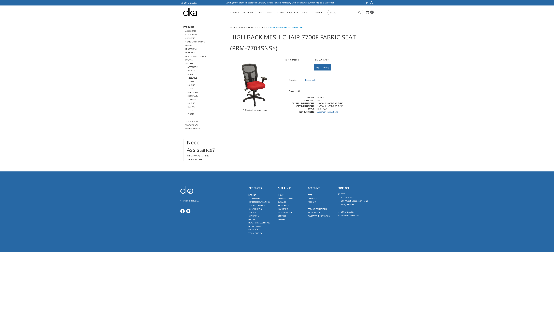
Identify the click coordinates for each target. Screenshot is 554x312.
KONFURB (192, 99)
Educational (254, 229)
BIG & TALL (192, 70)
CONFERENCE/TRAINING (195, 42)
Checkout (312, 198)
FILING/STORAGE (192, 52)
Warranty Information (319, 216)
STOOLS (191, 114)
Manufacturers (265, 12)
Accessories (254, 198)
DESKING (188, 45)
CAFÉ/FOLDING (191, 34)
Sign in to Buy (322, 67)
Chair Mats (253, 215)
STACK (190, 110)
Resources (283, 205)
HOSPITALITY (193, 96)
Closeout (235, 12)
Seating (252, 212)
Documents (310, 80)
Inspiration (293, 12)
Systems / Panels (256, 205)
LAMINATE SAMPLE (192, 128)
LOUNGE (188, 60)
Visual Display (255, 233)
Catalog (280, 12)
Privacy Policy (314, 212)
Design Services (285, 212)
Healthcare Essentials (259, 222)
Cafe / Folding (255, 209)
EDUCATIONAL (191, 49)
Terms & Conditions (317, 209)
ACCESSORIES (190, 31)
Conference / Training (259, 202)
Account (312, 202)
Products (248, 12)
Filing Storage (255, 226)
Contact (306, 12)
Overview (293, 80)
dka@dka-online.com (350, 215)
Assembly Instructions (327, 111)
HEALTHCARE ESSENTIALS (195, 56)
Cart (310, 195)
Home (280, 195)
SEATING (189, 63)
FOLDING (191, 85)
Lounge (252, 219)
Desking (252, 195)
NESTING (191, 107)
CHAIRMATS (190, 38)
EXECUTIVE (192, 78)
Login (366, 2)
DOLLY (190, 74)
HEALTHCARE (193, 92)
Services (282, 215)
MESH (192, 81)
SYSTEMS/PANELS (192, 121)
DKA (197, 12)
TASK (190, 117)
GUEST (190, 89)
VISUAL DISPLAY (191, 125)
